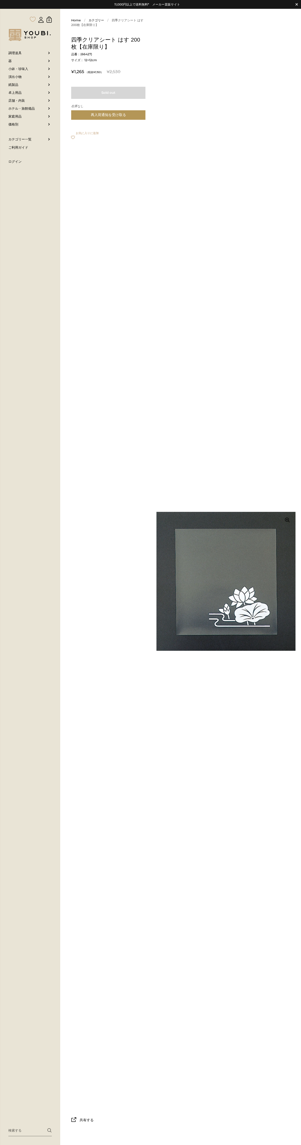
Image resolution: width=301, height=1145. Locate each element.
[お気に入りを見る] (33, 11)
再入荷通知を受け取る (108, 115)
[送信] (49, 1130)
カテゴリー (96, 20)
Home (76, 20)
